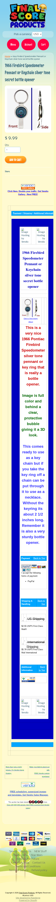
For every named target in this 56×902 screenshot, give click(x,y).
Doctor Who (21, 855)
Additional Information (45, 213)
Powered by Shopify (28, 901)
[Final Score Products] (28, 27)
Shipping (27, 213)
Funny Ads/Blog (20, 862)
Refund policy (39, 870)
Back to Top (39, 558)
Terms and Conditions (28, 866)
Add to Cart (15, 159)
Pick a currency (23, 34)
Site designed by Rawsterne (28, 898)
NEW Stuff (40, 851)
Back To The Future (28, 859)
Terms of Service (18, 870)
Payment (17, 213)
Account (28, 44)
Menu (13, 44)
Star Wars (36, 855)
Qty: (7, 145)
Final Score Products (27, 893)
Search (13, 851)
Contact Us (38, 862)
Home (7, 56)
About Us (25, 851)
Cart (43, 44)
